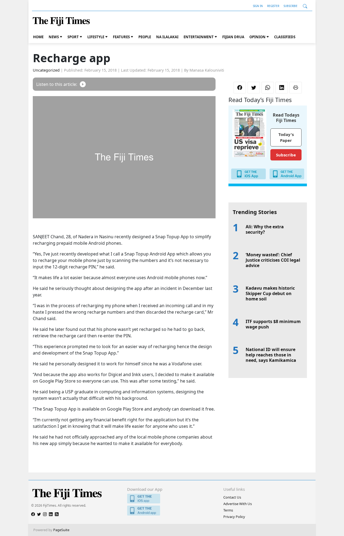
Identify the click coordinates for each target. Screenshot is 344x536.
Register (273, 6)
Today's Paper (286, 137)
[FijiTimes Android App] (172, 511)
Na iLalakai (167, 36)
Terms (228, 510)
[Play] (83, 84)
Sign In (258, 6)
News (54, 36)
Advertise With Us (237, 503)
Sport (73, 36)
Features (121, 36)
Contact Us (232, 497)
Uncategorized (46, 70)
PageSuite (61, 529)
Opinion (257, 36)
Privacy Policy (234, 516)
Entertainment (199, 36)
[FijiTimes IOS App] (172, 499)
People (144, 36)
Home (38, 36)
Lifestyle (95, 36)
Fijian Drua (233, 36)
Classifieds (284, 36)
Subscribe (291, 6)
